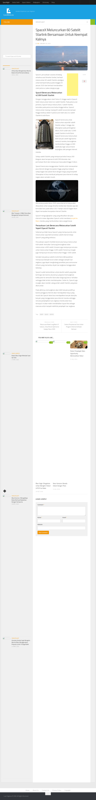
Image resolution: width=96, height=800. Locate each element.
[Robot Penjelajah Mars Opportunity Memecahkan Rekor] (78, 344)
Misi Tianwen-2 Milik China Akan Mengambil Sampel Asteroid (21, 214)
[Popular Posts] (13, 64)
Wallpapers (36, 2)
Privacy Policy (56, 790)
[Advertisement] (63, 10)
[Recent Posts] (6, 64)
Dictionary (46, 2)
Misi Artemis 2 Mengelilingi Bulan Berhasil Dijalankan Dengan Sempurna (19, 500)
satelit (41, 314)
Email (65, 517)
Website (40, 524)
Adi (38, 43)
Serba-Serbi (16, 2)
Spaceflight (6, 2)
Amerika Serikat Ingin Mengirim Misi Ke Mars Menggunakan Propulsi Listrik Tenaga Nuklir (21, 642)
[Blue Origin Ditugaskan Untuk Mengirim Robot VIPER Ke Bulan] (44, 410)
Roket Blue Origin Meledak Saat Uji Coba (21, 357)
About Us (36, 790)
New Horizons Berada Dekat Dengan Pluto (60, 484)
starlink (51, 314)
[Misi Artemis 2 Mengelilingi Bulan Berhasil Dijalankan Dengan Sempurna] (6, 565)
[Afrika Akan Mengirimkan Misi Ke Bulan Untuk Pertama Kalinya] (6, 138)
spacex (46, 314)
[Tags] (27, 64)
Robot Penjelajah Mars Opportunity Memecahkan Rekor (77, 353)
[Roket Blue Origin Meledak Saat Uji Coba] (6, 422)
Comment (41, 505)
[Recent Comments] (20, 64)
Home (27, 790)
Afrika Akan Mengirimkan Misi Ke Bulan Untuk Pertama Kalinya (21, 72)
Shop (53, 2)
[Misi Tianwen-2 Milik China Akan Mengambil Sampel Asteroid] (6, 280)
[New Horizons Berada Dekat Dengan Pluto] (61, 410)
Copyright (67, 790)
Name (40, 517)
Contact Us (45, 790)
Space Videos (26, 2)
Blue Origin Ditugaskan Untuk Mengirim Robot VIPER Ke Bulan (43, 485)
